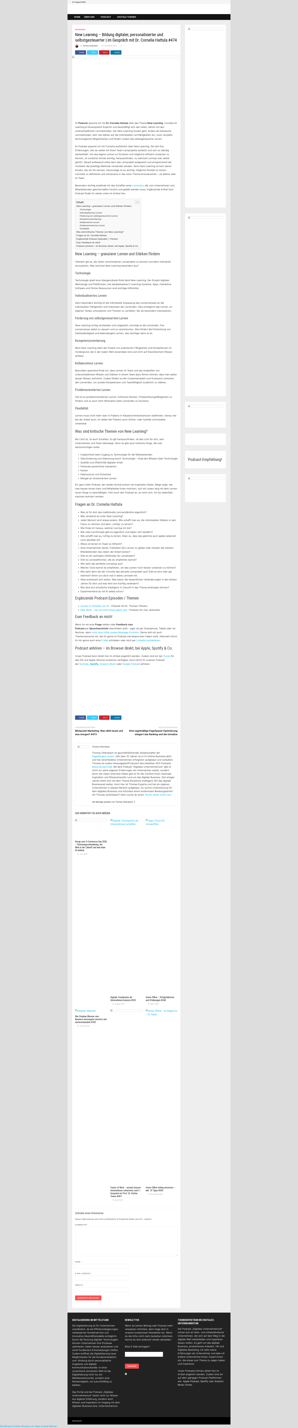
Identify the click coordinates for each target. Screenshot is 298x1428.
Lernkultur (138, 185)
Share (81, 52)
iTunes (166, 656)
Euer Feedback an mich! (88, 242)
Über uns (89, 17)
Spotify (94, 664)
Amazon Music (108, 664)
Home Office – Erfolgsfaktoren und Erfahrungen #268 (160, 999)
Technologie (85, 209)
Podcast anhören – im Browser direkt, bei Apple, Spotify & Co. (107, 246)
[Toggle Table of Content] (136, 202)
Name (78, 1262)
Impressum (77, 1421)
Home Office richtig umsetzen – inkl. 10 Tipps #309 (160, 1189)
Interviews (80, 30)
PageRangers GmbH (103, 756)
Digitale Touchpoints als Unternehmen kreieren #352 (123, 999)
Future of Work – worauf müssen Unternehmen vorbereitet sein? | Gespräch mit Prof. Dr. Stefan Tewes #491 (125, 1192)
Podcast (106, 17)
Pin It (105, 52)
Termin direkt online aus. (158, 794)
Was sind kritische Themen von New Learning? (99, 232)
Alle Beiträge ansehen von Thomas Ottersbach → (113, 802)
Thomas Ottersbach (90, 46)
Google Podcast (131, 664)
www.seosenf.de (102, 766)
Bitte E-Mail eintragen (137, 1346)
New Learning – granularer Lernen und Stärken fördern (104, 206)
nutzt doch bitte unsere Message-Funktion (115, 632)
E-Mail (104, 640)
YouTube (84, 664)
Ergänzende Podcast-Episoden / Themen (97, 239)
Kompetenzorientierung (90, 219)
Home (77, 17)
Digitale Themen (126, 17)
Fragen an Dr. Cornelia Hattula (91, 235)
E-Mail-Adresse (83, 1273)
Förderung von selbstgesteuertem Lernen (99, 216)
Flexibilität (84, 228)
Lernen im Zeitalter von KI (95, 606)
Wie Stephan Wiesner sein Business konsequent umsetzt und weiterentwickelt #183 (91, 1019)
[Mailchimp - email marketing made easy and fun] (126, 1373)
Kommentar (81, 1225)
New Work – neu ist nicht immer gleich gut (103, 610)
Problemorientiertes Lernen (92, 225)
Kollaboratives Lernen (89, 222)
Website (79, 1285)
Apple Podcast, (191, 1381)
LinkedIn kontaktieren (148, 640)
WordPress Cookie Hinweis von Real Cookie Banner (28, 1426)
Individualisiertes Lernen (91, 213)
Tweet (93, 52)
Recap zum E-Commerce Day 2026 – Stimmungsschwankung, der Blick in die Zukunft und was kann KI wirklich (91, 846)
